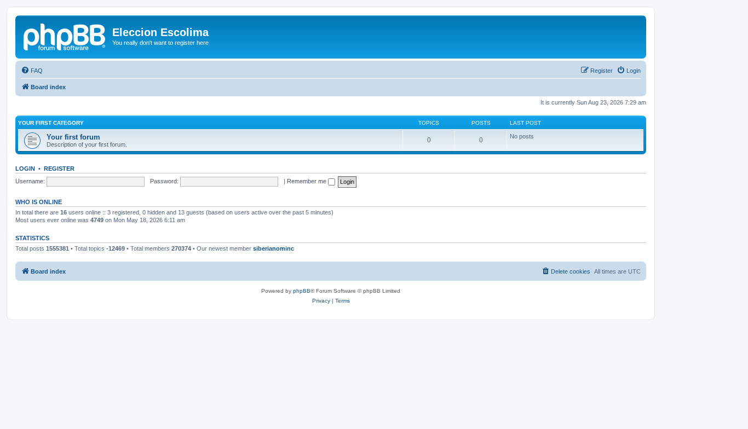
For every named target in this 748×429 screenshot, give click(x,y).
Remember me (307, 181)
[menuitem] (32, 70)
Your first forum (73, 137)
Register (59, 168)
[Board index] (65, 35)
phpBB (301, 291)
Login (25, 168)
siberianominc (273, 248)
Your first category (51, 123)
